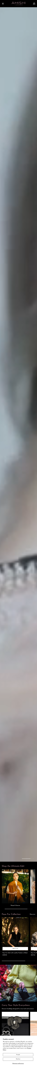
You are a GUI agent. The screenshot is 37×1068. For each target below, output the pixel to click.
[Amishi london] (18, 3)
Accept (18, 1054)
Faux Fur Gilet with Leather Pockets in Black (15, 953)
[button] (3, 4)
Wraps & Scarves (15, 905)
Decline (18, 1059)
